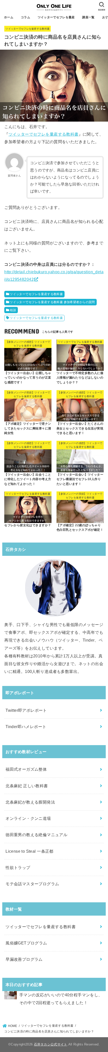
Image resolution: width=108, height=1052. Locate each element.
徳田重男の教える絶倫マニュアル (36, 834)
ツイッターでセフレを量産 (56, 17)
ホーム (8, 17)
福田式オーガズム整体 (26, 769)
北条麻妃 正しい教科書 (27, 785)
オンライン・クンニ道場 (28, 818)
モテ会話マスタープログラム (32, 884)
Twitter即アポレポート (26, 710)
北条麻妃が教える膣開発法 (30, 802)
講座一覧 (88, 17)
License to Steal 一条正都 (29, 851)
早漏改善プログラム (24, 959)
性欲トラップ (18, 867)
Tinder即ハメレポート (26, 726)
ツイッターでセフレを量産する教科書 (27, 28)
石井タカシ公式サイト (50, 1044)
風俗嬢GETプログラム (26, 943)
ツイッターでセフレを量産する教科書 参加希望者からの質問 (52, 302)
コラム (25, 17)
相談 (13, 310)
